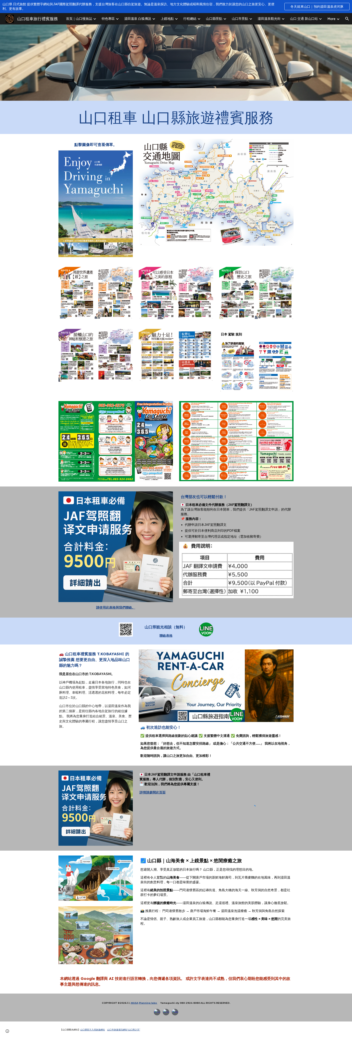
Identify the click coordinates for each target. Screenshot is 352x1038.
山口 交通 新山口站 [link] (304, 19)
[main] (176, 117)
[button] (347, 19)
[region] (176, 6)
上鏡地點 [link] (167, 19)
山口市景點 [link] (240, 19)
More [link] (331, 19)
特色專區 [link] (108, 19)
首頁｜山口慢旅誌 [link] (79, 19)
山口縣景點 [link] (214, 19)
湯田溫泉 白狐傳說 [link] (137, 19)
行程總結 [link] (189, 19)
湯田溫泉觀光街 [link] (269, 19)
